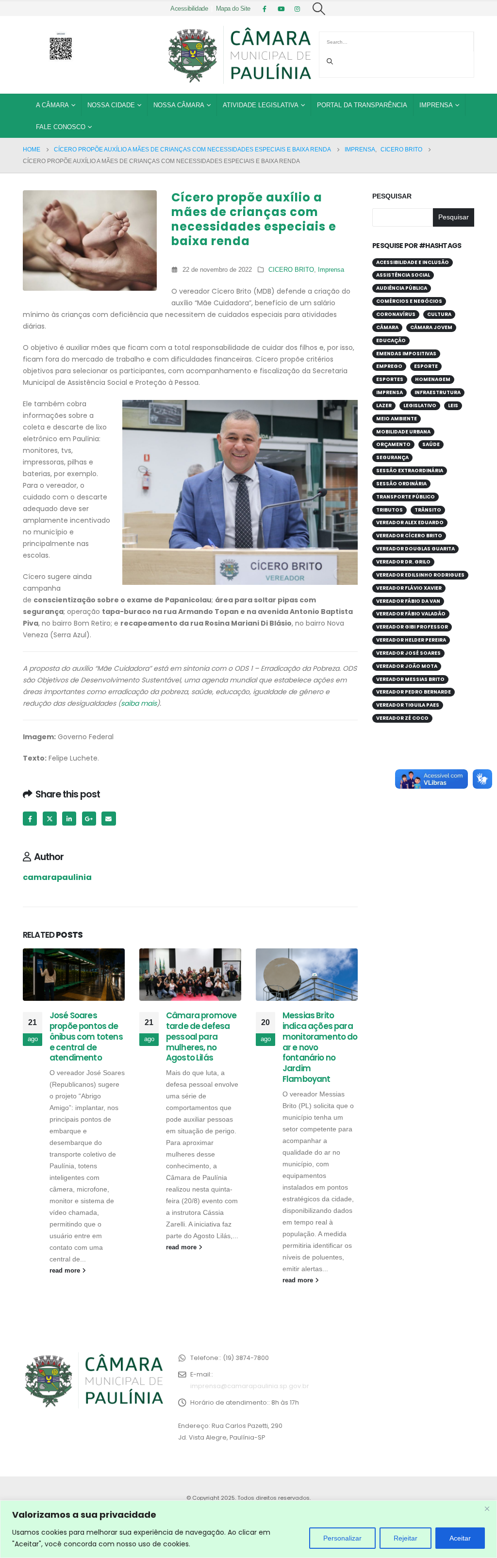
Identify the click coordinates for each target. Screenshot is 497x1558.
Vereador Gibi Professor (412, 626)
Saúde (431, 444)
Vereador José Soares (408, 653)
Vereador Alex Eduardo (410, 522)
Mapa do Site (233, 8)
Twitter (50, 819)
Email (108, 819)
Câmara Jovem (431, 327)
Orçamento (393, 444)
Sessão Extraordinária (409, 470)
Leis (453, 405)
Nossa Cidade (111, 105)
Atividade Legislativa (260, 105)
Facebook (30, 819)
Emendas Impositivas (406, 353)
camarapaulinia (57, 877)
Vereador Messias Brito (410, 679)
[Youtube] (281, 9)
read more (66, 1270)
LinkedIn (69, 819)
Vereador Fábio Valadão (411, 613)
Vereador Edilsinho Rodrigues (420, 575)
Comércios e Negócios (409, 301)
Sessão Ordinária (401, 483)
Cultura (439, 314)
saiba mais (139, 703)
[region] (248, 1529)
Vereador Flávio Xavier (409, 588)
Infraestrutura (437, 392)
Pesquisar (392, 196)
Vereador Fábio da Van (408, 601)
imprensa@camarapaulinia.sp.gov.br (249, 1386)
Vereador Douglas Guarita (415, 548)
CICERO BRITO (291, 269)
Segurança (392, 457)
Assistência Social (403, 275)
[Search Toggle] (319, 8)
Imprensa (436, 105)
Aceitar (460, 1538)
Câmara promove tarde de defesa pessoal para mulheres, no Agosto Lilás (201, 1036)
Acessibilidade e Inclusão (412, 262)
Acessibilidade (189, 8)
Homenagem (432, 379)
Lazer (384, 405)
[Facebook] (264, 9)
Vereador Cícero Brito (409, 535)
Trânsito (427, 510)
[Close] (487, 1508)
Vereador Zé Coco (402, 718)
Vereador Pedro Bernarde (413, 692)
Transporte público (405, 496)
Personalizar (342, 1538)
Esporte (426, 366)
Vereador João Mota (406, 666)
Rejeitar (405, 1538)
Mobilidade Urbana (403, 431)
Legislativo (419, 405)
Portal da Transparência (362, 105)
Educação (391, 340)
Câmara (387, 327)
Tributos (389, 510)
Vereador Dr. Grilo (403, 561)
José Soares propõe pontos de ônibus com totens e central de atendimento (86, 1036)
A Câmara (52, 105)
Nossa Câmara (178, 105)
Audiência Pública (401, 288)
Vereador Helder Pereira (411, 640)
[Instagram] (297, 9)
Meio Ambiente (396, 418)
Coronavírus (395, 314)
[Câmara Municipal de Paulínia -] (239, 55)
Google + (89, 819)
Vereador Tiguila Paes (407, 705)
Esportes (389, 379)
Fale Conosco (60, 127)
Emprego (389, 366)
